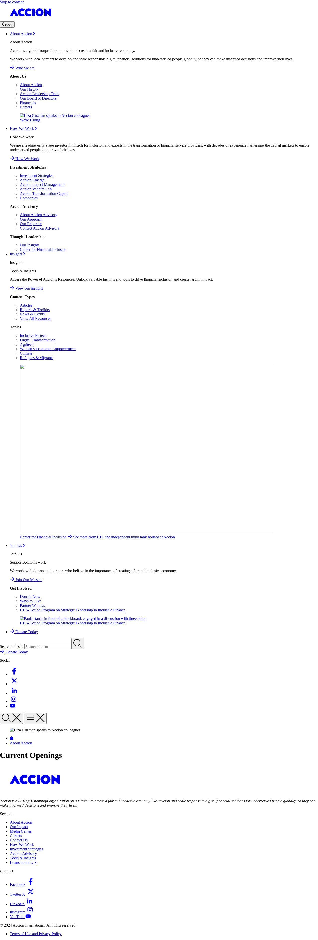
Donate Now (30, 596)
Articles (26, 305)
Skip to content (12, 2)
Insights (16, 254)
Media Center (20, 831)
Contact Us (19, 840)
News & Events (32, 314)
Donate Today (26, 632)
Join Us (16, 545)
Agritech (27, 344)
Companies (29, 198)
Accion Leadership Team (39, 94)
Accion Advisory (23, 853)
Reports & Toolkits (35, 310)
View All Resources (35, 318)
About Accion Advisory (38, 215)
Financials (28, 103)
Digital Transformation (37, 340)
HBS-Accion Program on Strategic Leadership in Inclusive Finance (72, 610)
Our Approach (31, 219)
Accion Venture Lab (36, 189)
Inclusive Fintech (33, 335)
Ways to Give (30, 601)
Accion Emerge (32, 180)
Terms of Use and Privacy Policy (36, 934)
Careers (26, 107)
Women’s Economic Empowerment (48, 349)
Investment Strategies (36, 176)
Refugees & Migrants (36, 358)
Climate (26, 353)
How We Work (22, 128)
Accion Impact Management (42, 184)
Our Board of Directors (38, 98)
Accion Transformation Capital (44, 193)
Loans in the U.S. (24, 862)
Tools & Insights (23, 858)
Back (8, 25)
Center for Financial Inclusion (43, 249)
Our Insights (29, 245)
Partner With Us (32, 605)
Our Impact (19, 827)
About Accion (21, 34)
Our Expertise (31, 224)
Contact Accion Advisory (40, 228)
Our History (29, 89)
